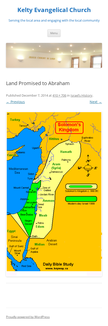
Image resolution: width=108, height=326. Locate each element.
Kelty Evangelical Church (54, 10)
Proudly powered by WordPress (28, 317)
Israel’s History (81, 95)
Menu (54, 33)
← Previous (15, 101)
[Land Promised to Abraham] (54, 194)
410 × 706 (59, 95)
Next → (96, 101)
